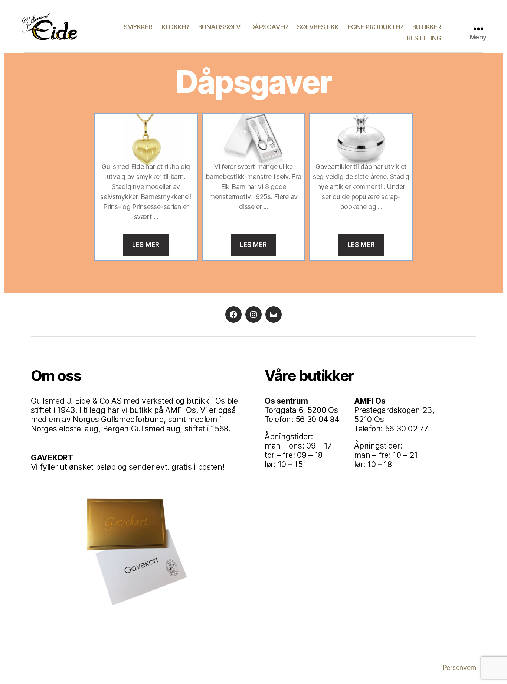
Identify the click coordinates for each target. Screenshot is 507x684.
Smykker (138, 27)
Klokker (175, 27)
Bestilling (424, 38)
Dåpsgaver (269, 27)
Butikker (426, 27)
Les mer (146, 244)
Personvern (459, 667)
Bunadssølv (219, 27)
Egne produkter (375, 27)
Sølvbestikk (317, 27)
